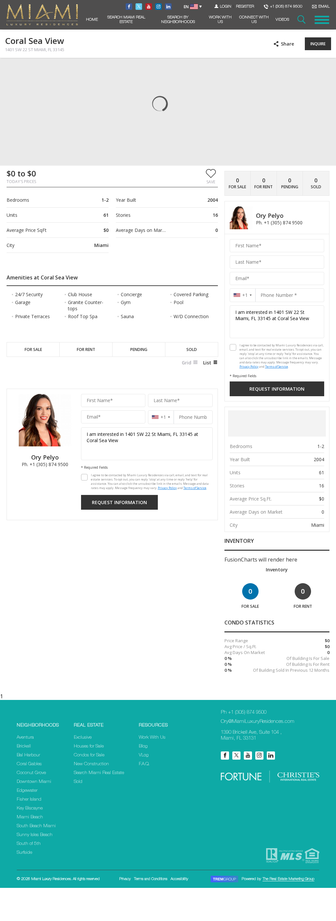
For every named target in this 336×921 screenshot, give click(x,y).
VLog (144, 755)
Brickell (24, 746)
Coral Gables (29, 764)
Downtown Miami (34, 782)
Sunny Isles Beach (34, 835)
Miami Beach (30, 817)
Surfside (24, 852)
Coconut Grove (31, 773)
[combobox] (161, 417)
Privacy (125, 879)
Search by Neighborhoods (178, 19)
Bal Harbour (28, 755)
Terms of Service (194, 488)
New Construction (91, 764)
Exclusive (83, 737)
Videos (282, 20)
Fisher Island (29, 799)
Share (287, 44)
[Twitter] (236, 755)
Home (92, 20)
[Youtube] (248, 755)
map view (48, 68)
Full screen (325, 68)
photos (18, 68)
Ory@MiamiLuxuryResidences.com (257, 721)
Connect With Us (254, 19)
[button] (210, 176)
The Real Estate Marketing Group (288, 879)
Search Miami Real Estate (126, 19)
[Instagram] (259, 755)
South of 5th (29, 844)
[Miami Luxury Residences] (42, 15)
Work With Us (220, 19)
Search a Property (301, 20)
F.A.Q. (144, 764)
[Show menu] (322, 20)
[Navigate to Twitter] (139, 6)
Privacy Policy (167, 488)
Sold (78, 782)
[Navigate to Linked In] (168, 6)
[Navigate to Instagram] (158, 6)
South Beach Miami (36, 826)
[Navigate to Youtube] (148, 6)
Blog (143, 746)
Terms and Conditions (150, 879)
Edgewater (27, 790)
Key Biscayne (30, 808)
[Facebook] (225, 755)
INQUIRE (318, 44)
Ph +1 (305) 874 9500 (243, 712)
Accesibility (179, 879)
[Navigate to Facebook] (129, 6)
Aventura (25, 737)
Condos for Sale (89, 755)
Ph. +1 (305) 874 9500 (45, 464)
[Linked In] (271, 755)
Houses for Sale (89, 746)
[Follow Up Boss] (84, 477)
